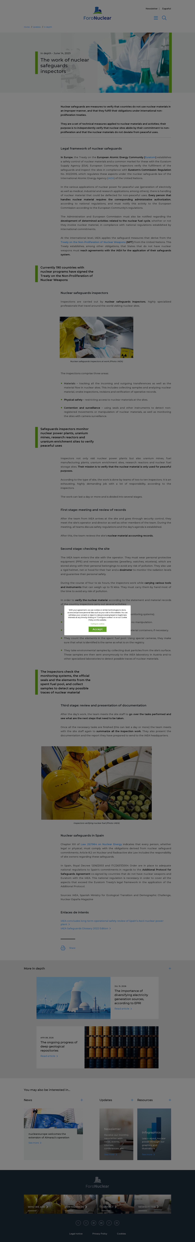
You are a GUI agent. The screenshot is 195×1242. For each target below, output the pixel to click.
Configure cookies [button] (97, 624)
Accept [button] (98, 629)
